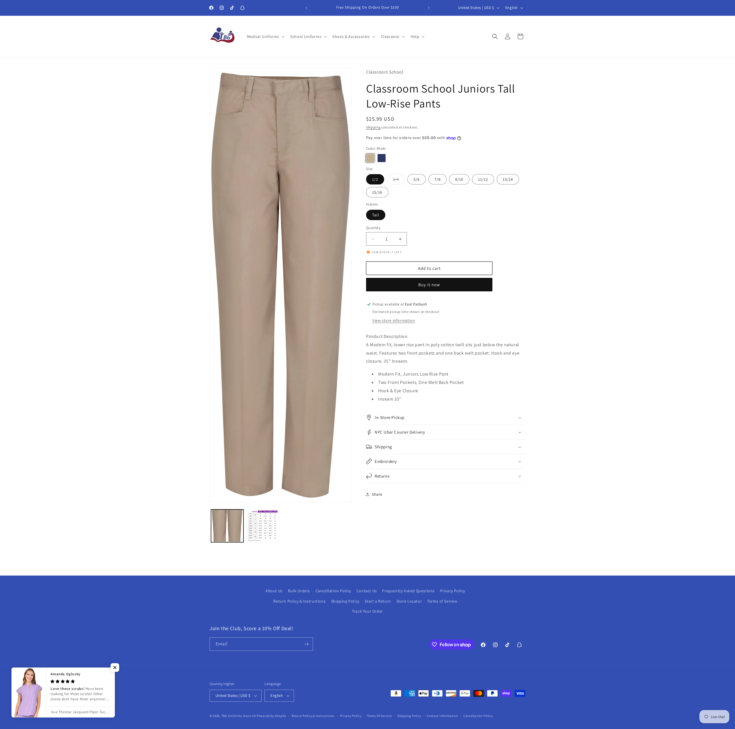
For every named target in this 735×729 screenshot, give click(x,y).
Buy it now (429, 284)
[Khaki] (370, 158)
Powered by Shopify (271, 716)
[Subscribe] (306, 644)
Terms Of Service (379, 716)
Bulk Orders (299, 590)
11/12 (483, 179)
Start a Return (378, 600)
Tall (375, 215)
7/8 (437, 179)
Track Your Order (367, 611)
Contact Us (367, 590)
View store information (393, 320)
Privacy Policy (452, 590)
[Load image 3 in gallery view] (262, 525)
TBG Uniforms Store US (238, 716)
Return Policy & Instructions (299, 600)
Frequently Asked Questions (408, 590)
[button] (265, 36)
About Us (274, 590)
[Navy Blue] (382, 158)
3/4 (399, 180)
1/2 (375, 179)
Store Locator (409, 600)
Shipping (373, 127)
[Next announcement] (428, 7)
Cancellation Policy (333, 590)
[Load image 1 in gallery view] (227, 525)
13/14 (508, 179)
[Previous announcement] (306, 7)
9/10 (459, 179)
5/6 (416, 179)
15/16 (377, 192)
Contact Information (442, 716)
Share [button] (377, 494)
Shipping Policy (345, 600)
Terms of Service (442, 600)
